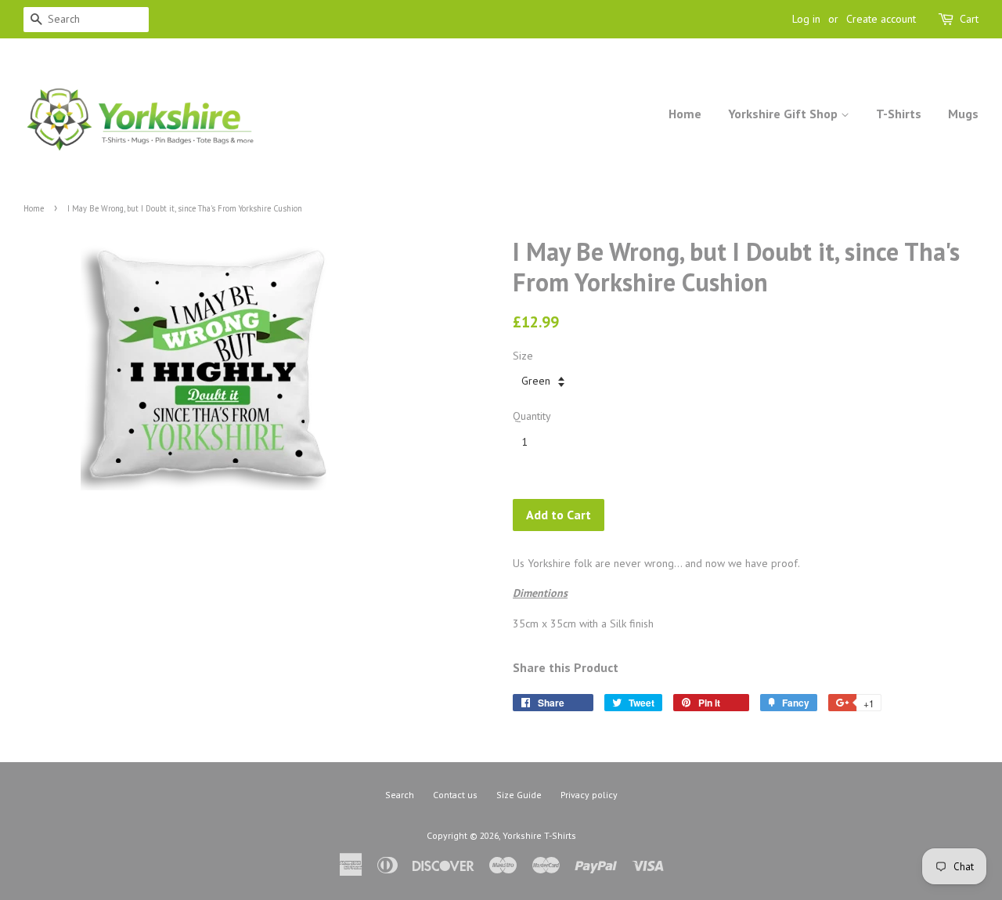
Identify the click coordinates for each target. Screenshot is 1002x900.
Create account (881, 19)
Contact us (455, 795)
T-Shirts (898, 113)
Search (399, 795)
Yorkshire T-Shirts (539, 835)
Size (523, 356)
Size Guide (519, 795)
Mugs (963, 113)
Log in (806, 19)
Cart (969, 19)
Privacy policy (589, 795)
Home (685, 113)
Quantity (532, 416)
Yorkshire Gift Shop (784, 113)
